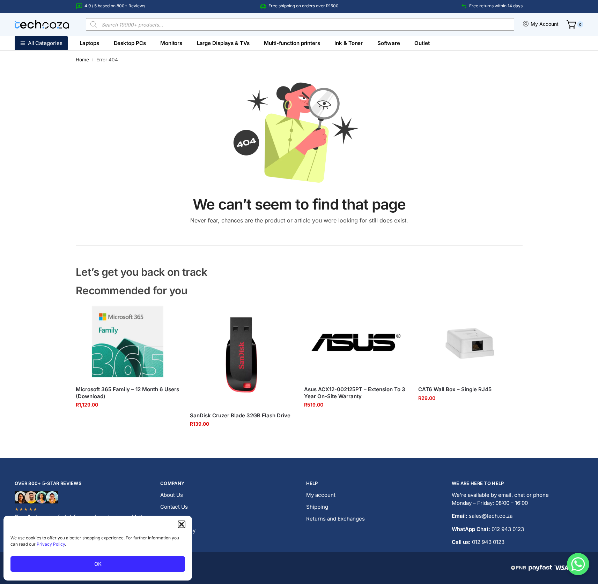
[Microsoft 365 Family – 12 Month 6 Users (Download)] (127, 342)
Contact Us (174, 506)
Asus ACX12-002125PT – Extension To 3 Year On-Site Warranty (354, 393)
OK (98, 564)
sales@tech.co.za (490, 516)
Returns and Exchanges (335, 518)
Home (82, 59)
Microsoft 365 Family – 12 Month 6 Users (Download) (127, 393)
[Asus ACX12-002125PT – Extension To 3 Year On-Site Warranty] (356, 342)
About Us (171, 495)
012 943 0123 (508, 529)
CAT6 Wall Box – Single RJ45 (455, 389)
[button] (181, 524)
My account (320, 495)
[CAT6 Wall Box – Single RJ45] (470, 342)
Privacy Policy (51, 544)
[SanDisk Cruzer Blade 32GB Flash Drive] (242, 355)
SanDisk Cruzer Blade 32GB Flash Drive (240, 415)
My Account (545, 24)
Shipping (317, 506)
